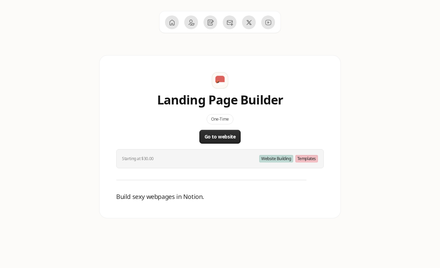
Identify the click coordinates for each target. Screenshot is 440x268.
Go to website (220, 136)
